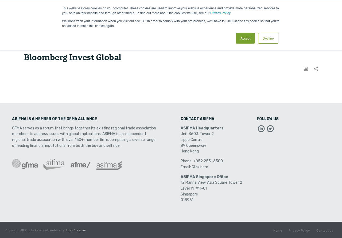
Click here (200, 167)
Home (277, 230)
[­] (261, 130)
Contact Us (324, 230)
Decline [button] (268, 38)
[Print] (306, 68)
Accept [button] (245, 38)
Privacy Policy (299, 230)
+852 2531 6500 (208, 161)
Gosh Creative (75, 230)
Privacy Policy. (220, 12)
